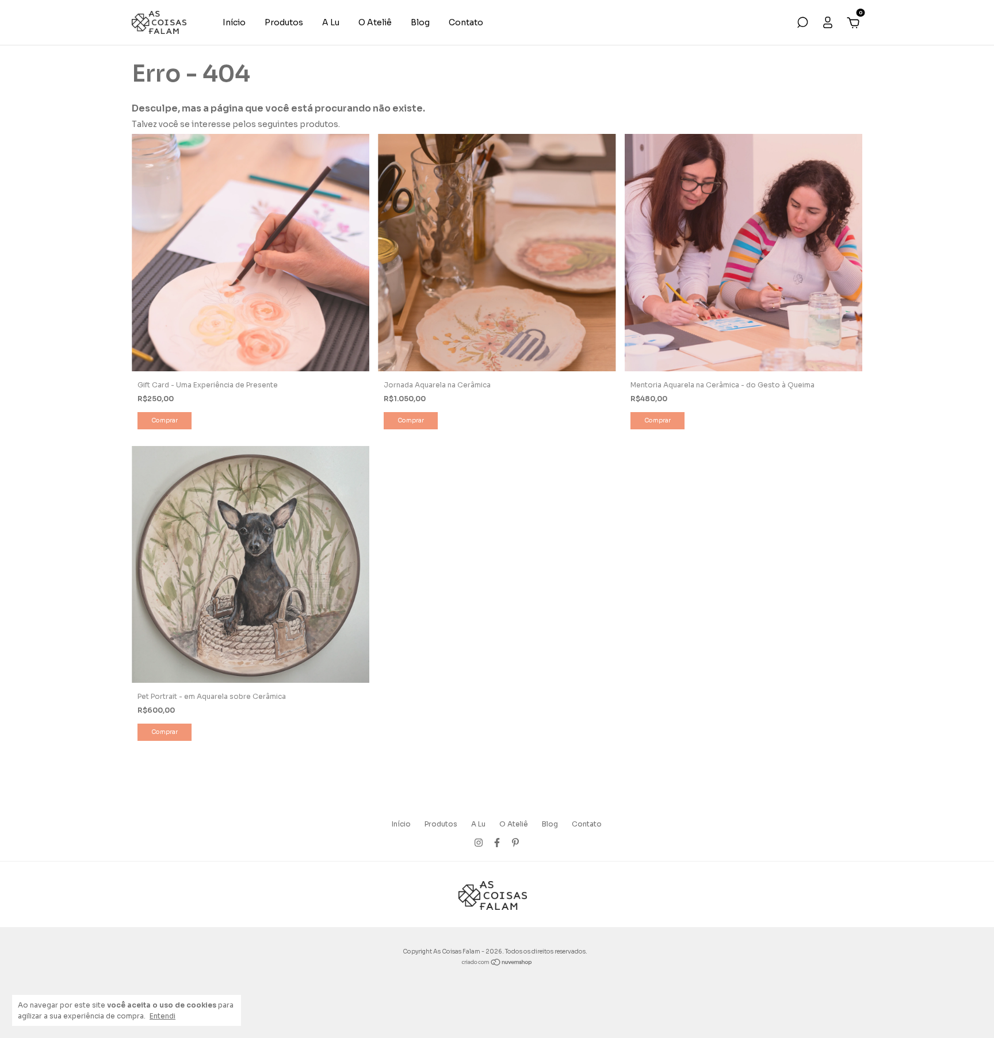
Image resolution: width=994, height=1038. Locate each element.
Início (234, 22)
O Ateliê (375, 22)
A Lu (330, 22)
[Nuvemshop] (497, 963)
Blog (420, 22)
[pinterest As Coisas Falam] (515, 842)
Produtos (284, 22)
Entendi (162, 1016)
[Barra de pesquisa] (802, 24)
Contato (466, 22)
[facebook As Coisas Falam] (497, 842)
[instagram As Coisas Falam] (478, 842)
